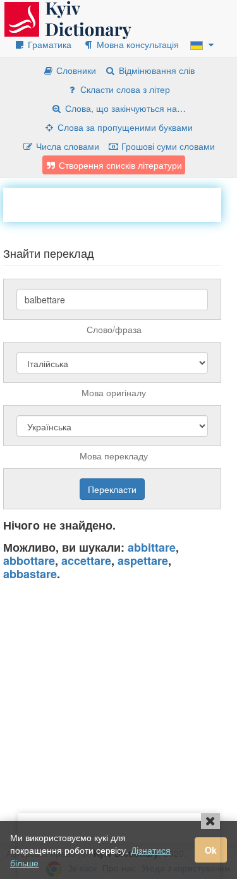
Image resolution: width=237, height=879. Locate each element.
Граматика (48, 44)
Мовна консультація (136, 44)
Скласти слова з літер (124, 89)
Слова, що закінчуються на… (124, 108)
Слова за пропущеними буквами (124, 127)
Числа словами (66, 146)
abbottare (29, 560)
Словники (75, 70)
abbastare (30, 574)
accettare (86, 560)
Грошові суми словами (167, 146)
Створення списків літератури (119, 165)
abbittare (152, 547)
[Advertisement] (120, 203)
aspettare (143, 560)
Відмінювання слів (155, 70)
